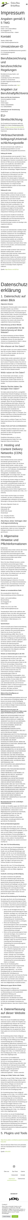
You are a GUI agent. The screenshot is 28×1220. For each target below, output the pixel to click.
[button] (26, 4)
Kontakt (23, 1175)
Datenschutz (21, 1178)
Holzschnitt (14, 1175)
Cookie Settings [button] (6, 1216)
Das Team (15, 1171)
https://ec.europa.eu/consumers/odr (14, 127)
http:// (18, 85)
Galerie (23, 1171)
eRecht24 (7, 1151)
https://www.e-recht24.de (12, 269)
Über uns (6, 1171)
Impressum (12, 1178)
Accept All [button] (15, 1216)
